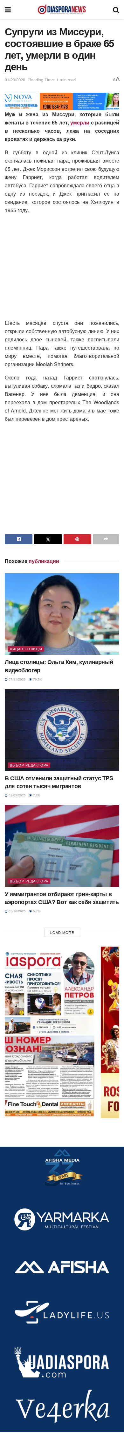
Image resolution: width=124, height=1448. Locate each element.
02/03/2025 (17, 795)
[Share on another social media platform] (106, 539)
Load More (62, 932)
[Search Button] (116, 9)
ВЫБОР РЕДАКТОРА (29, 765)
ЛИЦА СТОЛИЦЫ (26, 648)
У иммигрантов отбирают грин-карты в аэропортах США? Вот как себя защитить (62, 898)
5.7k (36, 911)
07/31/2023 (17, 679)
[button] (62, 1032)
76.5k (37, 679)
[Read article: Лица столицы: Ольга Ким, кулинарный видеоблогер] (62, 614)
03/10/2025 (17, 911)
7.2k (36, 795)
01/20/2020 (15, 80)
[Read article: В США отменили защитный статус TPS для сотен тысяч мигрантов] (62, 730)
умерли (79, 122)
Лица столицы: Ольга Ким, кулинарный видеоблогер (59, 666)
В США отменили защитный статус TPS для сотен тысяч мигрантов (59, 782)
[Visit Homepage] (62, 9)
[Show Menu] (8, 9)
